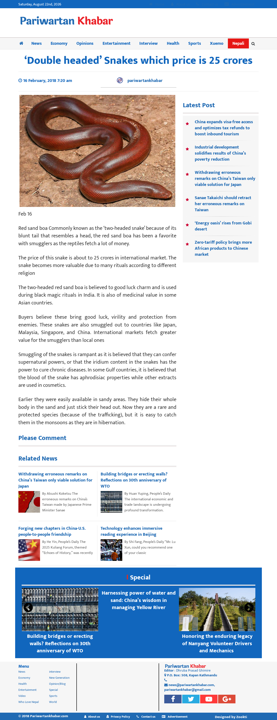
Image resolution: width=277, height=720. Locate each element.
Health (173, 43)
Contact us (209, 4)
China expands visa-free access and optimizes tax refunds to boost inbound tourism (224, 128)
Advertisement (242, 4)
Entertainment (116, 43)
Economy (59, 43)
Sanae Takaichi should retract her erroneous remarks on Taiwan (223, 204)
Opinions (84, 43)
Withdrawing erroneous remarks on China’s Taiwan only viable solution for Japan (225, 178)
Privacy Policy (120, 716)
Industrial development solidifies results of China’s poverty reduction (220, 153)
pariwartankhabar (145, 80)
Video (22, 695)
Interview (148, 43)
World (53, 701)
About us (182, 4)
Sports (194, 43)
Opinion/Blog (57, 683)
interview (55, 671)
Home (159, 4)
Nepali (238, 43)
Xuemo (216, 43)
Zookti (241, 717)
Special (140, 577)
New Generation (59, 677)
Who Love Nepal (28, 701)
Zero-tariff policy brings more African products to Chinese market (223, 248)
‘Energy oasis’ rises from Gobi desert (223, 226)
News (36, 43)
